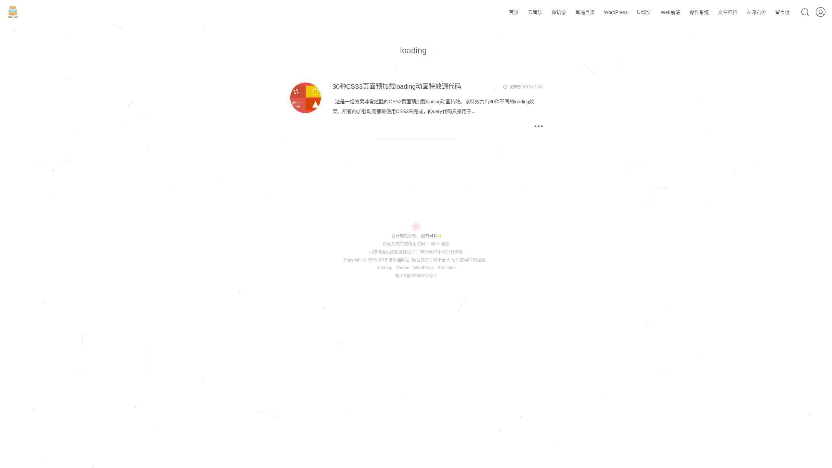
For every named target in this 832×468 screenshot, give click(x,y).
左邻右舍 (756, 12)
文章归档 (727, 12)
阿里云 (439, 259)
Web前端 (670, 12)
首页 (514, 12)
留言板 (782, 12)
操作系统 (699, 12)
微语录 (559, 12)
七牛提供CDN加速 (468, 259)
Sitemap (384, 267)
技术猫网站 (399, 259)
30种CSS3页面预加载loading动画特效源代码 (396, 86)
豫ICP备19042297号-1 (416, 275)
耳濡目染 (585, 12)
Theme (402, 267)
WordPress (616, 12)
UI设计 (644, 12)
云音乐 (535, 12)
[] (305, 112)
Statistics (447, 267)
